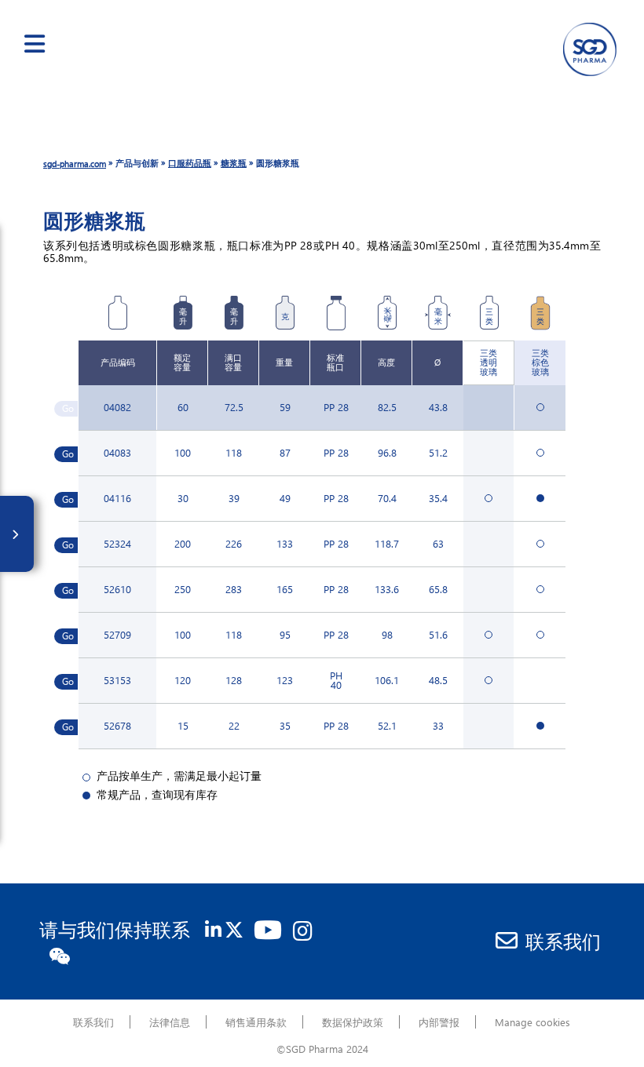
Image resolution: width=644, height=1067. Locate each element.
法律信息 (169, 1022)
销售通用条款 (256, 1022)
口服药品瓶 (189, 163)
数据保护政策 (352, 1022)
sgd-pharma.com (74, 163)
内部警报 (439, 1022)
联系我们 (563, 940)
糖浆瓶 (234, 163)
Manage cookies (532, 1022)
